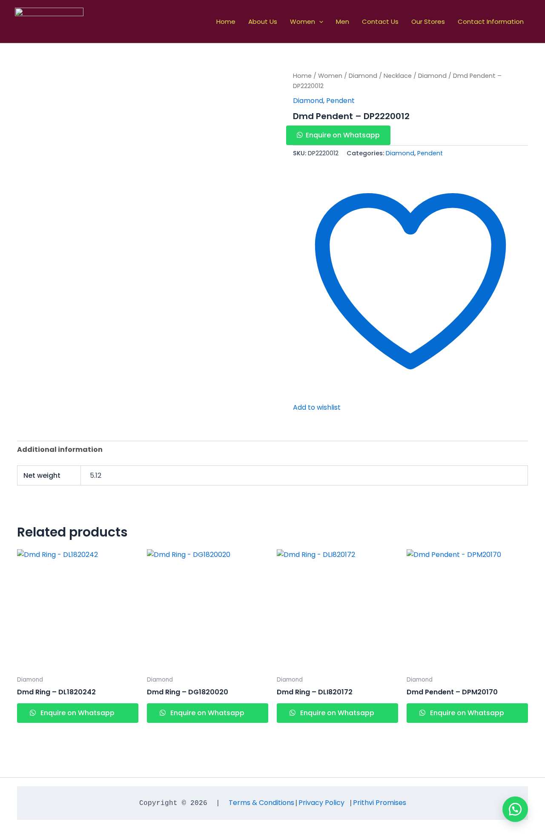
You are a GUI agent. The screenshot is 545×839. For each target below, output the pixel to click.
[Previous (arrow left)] (15, 419)
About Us (262, 21)
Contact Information (491, 21)
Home (225, 21)
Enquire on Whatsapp (343, 135)
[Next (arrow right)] (530, 419)
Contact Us (380, 21)
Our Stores (428, 21)
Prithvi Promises (379, 803)
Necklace (398, 75)
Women (302, 21)
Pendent (340, 101)
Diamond (363, 75)
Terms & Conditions (261, 803)
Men (342, 21)
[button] (319, 21)
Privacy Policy (321, 803)
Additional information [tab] (60, 449)
